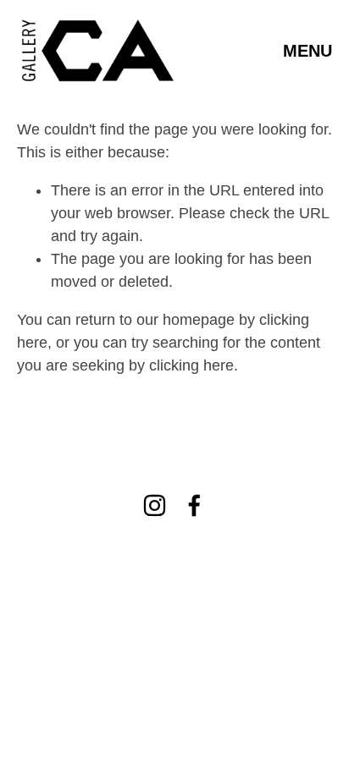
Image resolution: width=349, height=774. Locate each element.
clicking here (191, 365)
